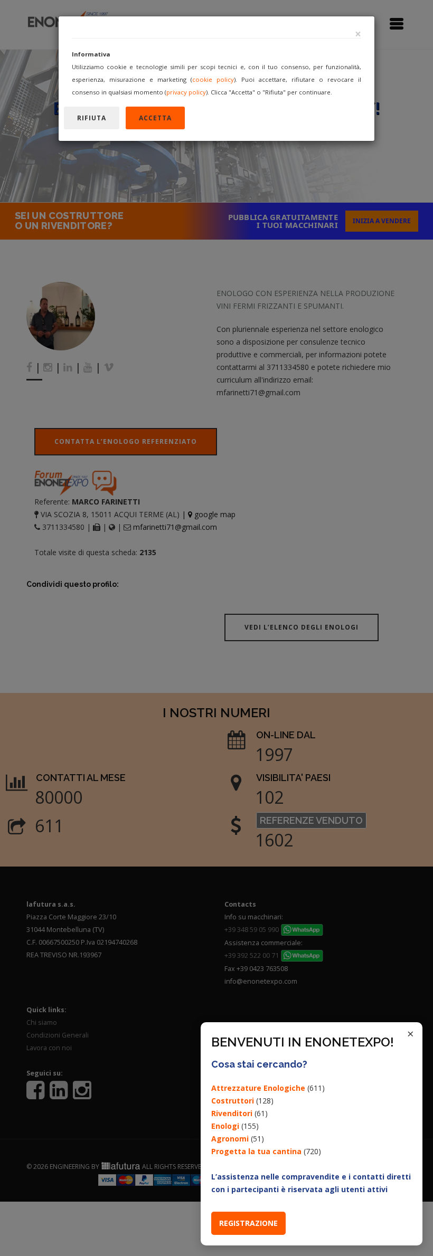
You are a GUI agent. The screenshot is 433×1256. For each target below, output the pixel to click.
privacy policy (186, 92)
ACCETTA (155, 117)
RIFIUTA (91, 117)
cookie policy (213, 79)
